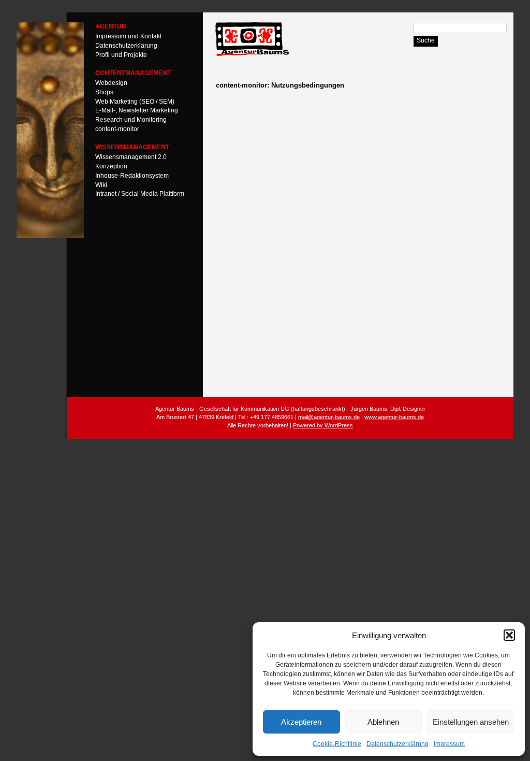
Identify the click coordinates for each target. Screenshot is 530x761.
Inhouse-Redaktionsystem (132, 175)
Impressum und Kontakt (128, 36)
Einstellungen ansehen (471, 721)
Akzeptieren (301, 721)
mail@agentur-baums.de (329, 417)
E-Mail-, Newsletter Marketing (136, 110)
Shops (104, 91)
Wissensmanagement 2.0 (131, 157)
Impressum (449, 744)
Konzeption (111, 166)
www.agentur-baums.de (394, 417)
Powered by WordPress (323, 425)
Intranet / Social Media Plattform (139, 193)
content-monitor (117, 129)
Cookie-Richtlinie (337, 744)
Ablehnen (383, 721)
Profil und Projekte (121, 54)
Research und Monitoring (131, 119)
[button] (509, 635)
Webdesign (111, 83)
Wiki (101, 184)
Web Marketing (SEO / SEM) (134, 101)
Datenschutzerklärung (397, 744)
